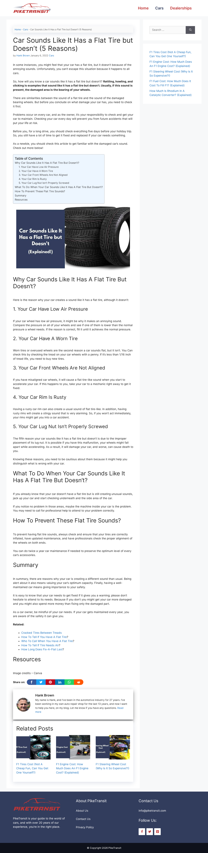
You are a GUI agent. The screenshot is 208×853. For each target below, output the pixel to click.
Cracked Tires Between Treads (41, 632)
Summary (20, 195)
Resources (21, 199)
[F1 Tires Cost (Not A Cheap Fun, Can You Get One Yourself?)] (33, 757)
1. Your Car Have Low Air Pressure (39, 166)
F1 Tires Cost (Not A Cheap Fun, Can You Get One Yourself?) (32, 768)
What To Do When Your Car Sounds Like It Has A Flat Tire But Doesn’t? (59, 187)
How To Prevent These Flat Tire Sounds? (40, 191)
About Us (82, 810)
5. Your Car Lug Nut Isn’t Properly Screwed (44, 182)
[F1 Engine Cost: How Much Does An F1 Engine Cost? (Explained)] (73, 757)
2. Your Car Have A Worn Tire (36, 171)
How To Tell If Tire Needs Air (40, 645)
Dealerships (181, 8)
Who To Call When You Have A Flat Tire (47, 641)
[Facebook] (142, 831)
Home (143, 8)
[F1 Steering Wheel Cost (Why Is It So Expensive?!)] (113, 757)
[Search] (190, 30)
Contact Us (83, 819)
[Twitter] (149, 831)
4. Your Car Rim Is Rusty (33, 179)
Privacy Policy (85, 827)
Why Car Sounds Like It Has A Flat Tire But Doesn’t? (47, 162)
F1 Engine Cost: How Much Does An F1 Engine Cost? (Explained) (72, 768)
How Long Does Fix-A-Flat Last (42, 649)
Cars (159, 8)
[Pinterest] (157, 831)
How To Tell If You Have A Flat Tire (44, 637)
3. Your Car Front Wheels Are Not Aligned (43, 174)
